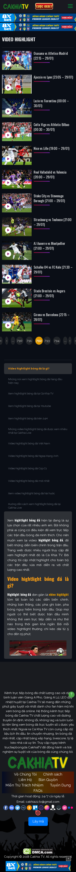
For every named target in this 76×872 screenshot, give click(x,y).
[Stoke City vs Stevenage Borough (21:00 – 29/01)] (17, 202)
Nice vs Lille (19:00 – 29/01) (51, 148)
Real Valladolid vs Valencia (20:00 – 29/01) (50, 174)
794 (57, 340)
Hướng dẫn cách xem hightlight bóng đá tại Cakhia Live (34, 506)
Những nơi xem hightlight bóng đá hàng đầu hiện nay (35, 381)
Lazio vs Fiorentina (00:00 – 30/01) (51, 103)
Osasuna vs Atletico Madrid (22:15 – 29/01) (51, 56)
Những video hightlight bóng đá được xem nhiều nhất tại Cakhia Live (37, 431)
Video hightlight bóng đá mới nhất (28, 480)
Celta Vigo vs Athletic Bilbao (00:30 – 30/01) (51, 127)
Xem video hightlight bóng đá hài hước (31, 493)
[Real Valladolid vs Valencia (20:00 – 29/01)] (17, 179)
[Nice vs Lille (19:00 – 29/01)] (17, 155)
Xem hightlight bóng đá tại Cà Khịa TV (31, 393)
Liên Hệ (25, 780)
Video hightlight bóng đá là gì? (28, 368)
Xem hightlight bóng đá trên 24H (28, 418)
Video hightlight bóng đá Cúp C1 (27, 468)
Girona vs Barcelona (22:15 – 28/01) (52, 317)
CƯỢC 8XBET (44, 6)
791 (29, 340)
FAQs (38, 790)
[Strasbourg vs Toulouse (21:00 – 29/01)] (17, 226)
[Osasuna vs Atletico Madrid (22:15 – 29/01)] (17, 60)
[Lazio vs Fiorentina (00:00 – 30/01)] (17, 107)
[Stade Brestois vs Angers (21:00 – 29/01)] (17, 298)
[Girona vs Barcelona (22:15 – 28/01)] (17, 321)
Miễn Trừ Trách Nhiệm (24, 785)
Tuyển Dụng (60, 785)
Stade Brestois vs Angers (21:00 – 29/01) (49, 293)
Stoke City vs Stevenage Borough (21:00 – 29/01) (49, 198)
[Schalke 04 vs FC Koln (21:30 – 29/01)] (17, 274)
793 (47, 340)
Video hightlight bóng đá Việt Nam (29, 443)
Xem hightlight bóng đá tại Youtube (29, 406)
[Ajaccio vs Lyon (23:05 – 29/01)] (17, 84)
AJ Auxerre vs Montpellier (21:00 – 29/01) (49, 246)
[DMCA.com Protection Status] (38, 851)
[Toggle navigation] (70, 6)
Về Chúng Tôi (25, 774)
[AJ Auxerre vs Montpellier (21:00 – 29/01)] (17, 250)
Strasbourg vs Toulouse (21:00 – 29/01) (53, 222)
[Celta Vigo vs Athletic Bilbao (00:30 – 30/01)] (17, 131)
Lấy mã (38, 821)
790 (19, 340)
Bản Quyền (48, 780)
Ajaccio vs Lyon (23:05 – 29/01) (53, 77)
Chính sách (52, 774)
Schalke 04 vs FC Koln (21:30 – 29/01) (53, 269)
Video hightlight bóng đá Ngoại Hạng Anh (33, 455)
